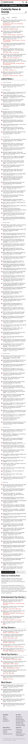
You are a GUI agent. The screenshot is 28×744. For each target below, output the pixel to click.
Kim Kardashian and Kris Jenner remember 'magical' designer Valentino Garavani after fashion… (13, 525)
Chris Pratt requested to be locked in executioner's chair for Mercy (11, 418)
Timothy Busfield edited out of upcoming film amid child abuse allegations (13, 498)
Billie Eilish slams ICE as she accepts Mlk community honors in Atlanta (12, 443)
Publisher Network (7, 729)
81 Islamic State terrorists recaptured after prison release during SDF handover (14, 670)
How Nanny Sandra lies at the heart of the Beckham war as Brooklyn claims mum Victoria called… (14, 391)
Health (10, 52)
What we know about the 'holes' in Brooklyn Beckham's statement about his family (13, 72)
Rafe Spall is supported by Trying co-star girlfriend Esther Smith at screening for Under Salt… (13, 249)
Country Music (16, 52)
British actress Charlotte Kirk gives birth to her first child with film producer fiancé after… (14, 183)
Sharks (4, 668)
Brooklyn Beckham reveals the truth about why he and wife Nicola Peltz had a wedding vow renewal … (14, 349)
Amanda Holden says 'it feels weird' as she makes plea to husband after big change (13, 170)
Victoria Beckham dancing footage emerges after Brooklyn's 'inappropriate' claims (14, 230)
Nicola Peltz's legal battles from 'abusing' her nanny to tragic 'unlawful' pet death (13, 165)
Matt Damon (5, 29)
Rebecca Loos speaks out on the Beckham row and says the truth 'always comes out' (14, 407)
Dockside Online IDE (7, 734)
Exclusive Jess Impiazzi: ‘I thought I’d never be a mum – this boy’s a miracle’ (14, 464)
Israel (12, 679)
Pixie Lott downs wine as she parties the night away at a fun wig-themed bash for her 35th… (14, 312)
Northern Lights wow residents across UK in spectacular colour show (13, 640)
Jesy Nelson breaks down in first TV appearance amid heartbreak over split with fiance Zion (14, 67)
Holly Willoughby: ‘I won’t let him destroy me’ (13, 470)
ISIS (4, 673)
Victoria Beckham (7, 40)
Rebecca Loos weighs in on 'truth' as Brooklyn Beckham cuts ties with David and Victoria (14, 317)
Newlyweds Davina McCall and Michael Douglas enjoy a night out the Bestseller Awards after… (14, 542)
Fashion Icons (20, 34)
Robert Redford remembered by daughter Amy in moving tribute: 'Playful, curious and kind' (14, 520)
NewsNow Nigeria (20, 719)
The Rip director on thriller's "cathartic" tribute (13, 26)
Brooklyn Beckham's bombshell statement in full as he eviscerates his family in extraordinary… (14, 422)
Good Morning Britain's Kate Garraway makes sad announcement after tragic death (14, 382)
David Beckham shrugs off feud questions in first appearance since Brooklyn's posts (14, 20)
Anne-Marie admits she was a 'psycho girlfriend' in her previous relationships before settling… (14, 191)
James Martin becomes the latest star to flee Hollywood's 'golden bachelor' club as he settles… (13, 564)
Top (3, 17)
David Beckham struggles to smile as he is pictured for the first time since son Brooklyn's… (14, 369)
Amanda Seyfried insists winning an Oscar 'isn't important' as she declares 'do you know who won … (14, 214)
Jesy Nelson (11, 70)
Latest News (7, 79)
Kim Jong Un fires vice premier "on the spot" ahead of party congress (13, 657)
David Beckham (6, 23)
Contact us (5, 719)
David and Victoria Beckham (17, 23)
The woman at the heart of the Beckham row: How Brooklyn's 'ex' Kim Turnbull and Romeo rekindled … (13, 241)
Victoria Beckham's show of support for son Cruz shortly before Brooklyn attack (14, 269)
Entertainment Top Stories (13, 597)
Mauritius (5, 632)
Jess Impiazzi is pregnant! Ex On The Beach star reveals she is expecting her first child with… (14, 321)
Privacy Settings (20, 735)
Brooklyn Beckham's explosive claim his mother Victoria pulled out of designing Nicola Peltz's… (14, 546)
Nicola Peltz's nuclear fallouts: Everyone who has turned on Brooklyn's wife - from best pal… (14, 225)
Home (4, 716)
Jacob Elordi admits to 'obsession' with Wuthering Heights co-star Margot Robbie (14, 501)
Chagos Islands (11, 632)
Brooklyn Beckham (7, 25)
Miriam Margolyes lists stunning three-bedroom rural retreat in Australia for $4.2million (14, 559)
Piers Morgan (6, 47)
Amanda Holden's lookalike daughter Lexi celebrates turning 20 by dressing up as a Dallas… (13, 304)
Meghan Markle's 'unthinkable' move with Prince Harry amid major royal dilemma (14, 434)
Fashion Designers (12, 34)
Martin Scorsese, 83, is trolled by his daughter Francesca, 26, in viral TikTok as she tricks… (14, 157)
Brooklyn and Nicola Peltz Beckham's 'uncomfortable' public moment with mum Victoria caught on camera (14, 210)
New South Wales (11, 668)
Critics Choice (12, 609)
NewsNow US (19, 718)
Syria (7, 673)
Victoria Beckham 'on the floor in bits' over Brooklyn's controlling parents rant (13, 328)
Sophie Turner (6, 57)
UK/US (16, 632)
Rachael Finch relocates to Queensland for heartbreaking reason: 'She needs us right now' (14, 550)
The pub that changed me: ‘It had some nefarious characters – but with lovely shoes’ (13, 494)
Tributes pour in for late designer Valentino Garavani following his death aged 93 (13, 31)
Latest (8, 17)
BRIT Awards (18, 609)
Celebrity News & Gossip (11, 10)
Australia (16, 646)
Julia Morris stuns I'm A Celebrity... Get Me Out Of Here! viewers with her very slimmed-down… (14, 510)
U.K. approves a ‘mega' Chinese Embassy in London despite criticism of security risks (13, 635)
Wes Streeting (18, 620)
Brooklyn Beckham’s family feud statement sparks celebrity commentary (13, 200)
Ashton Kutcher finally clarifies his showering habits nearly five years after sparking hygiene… (14, 446)
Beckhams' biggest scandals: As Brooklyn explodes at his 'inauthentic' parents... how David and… (14, 61)
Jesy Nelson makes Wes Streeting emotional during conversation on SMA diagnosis (13, 617)
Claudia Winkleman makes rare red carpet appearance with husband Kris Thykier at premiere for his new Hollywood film (13, 178)
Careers (5, 732)
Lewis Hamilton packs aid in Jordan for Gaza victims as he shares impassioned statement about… (13, 162)
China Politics (11, 638)
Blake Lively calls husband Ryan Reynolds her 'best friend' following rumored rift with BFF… (14, 489)
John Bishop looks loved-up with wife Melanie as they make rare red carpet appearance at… (14, 365)
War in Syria (11, 673)
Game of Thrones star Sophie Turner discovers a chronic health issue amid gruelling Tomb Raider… (14, 55)
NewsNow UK (19, 716)
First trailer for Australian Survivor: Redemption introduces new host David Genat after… (14, 373)
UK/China (5, 638)
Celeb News (5, 604)
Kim (4, 659)
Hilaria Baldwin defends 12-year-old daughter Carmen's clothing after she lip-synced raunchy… (13, 534)
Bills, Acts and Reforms (8, 646)
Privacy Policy (19, 729)
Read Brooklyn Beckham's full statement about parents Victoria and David (14, 276)
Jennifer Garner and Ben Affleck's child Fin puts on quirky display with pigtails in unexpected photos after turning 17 (14, 284)
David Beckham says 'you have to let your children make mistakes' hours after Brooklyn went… (13, 129)
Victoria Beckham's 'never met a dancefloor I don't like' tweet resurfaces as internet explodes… (13, 345)
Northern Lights (11, 642)
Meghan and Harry (13, 651)
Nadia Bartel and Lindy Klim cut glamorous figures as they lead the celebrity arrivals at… (13, 121)
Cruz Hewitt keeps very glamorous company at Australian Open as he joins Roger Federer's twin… (14, 245)
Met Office (5, 642)
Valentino (5, 34)
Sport (7, 5)
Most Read (14, 17)
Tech (19, 5)
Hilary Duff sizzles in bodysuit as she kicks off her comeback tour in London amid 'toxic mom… (14, 477)
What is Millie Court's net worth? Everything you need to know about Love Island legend (14, 253)
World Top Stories (9, 654)
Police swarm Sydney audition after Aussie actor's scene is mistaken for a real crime (13, 567)
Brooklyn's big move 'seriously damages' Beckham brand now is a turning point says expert (13, 113)
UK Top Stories (8, 627)
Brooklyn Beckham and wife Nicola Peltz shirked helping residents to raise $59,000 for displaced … (14, 341)
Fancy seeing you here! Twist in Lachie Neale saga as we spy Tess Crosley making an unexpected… (13, 529)
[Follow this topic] (26, 12)
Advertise (5, 731)
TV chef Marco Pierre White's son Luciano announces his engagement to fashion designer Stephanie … (14, 96)
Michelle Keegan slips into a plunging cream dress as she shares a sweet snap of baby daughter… (13, 145)
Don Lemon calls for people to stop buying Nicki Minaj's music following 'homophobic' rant (14, 272)
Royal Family (21, 651)
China (16, 638)
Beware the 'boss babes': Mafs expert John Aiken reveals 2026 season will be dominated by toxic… (14, 486)
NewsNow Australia (20, 725)
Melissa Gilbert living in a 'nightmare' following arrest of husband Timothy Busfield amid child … (14, 505)
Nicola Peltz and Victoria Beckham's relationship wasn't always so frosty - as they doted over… (14, 116)
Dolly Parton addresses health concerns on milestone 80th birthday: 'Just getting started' (13, 49)
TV (19, 57)
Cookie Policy (19, 731)
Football (2, 5)
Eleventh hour (6, 75)
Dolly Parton (5, 52)
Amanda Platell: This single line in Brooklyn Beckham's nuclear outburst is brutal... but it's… (14, 308)
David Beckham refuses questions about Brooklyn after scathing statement (12, 292)
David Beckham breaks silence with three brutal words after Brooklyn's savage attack (14, 132)
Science (23, 5)
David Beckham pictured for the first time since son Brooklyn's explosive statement (14, 333)
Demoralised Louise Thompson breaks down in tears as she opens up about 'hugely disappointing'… (14, 357)
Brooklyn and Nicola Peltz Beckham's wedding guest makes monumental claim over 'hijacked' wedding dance (14, 105)
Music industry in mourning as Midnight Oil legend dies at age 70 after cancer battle (13, 439)
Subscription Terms (20, 734)
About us (5, 718)
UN (9, 679)
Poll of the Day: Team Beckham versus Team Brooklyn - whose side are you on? (13, 378)
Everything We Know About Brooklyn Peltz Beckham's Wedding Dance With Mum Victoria (14, 386)
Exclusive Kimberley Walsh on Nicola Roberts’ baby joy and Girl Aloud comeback (13, 450)
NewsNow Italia (19, 722)
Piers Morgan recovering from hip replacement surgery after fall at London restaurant (14, 44)
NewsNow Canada (20, 724)
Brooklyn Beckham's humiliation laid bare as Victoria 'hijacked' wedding (13, 261)
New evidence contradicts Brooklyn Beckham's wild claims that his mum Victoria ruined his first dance (14, 218)
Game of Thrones (13, 57)
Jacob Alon (5, 609)
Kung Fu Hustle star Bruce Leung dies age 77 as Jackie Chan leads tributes (14, 93)
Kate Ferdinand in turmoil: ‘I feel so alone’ (13, 474)
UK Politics (21, 646)
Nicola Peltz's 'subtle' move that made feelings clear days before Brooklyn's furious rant (14, 148)
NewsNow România (20, 721)
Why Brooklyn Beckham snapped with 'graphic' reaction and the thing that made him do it (14, 399)
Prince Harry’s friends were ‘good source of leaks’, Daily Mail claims (13, 649)
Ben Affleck (11, 29)
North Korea (8, 659)
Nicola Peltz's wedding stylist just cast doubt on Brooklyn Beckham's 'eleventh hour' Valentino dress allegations (14, 265)
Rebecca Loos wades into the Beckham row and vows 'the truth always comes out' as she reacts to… (14, 411)
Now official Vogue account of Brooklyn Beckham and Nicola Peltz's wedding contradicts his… (14, 288)
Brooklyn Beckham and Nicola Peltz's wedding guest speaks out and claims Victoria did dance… (14, 38)
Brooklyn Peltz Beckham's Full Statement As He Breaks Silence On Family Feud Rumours (14, 430)
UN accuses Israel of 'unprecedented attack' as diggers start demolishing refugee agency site (14, 676)
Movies (16, 29)
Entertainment (13, 5)
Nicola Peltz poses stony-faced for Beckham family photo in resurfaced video (13, 196)
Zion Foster (5, 70)
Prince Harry (5, 651)
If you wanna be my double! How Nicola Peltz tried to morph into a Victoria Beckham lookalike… (13, 395)
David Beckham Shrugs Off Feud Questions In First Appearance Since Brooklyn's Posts (14, 279)
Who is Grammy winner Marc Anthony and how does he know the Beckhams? (14, 234)
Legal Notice (19, 732)
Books (4, 624)
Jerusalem (5, 679)
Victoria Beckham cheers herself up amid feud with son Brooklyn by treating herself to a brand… (14, 188)
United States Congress (17, 659)
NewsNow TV (6, 721)
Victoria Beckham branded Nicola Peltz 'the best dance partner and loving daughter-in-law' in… (14, 361)
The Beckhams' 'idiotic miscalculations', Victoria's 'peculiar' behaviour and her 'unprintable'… (14, 140)
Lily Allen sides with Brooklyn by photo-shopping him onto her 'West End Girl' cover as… (14, 300)
